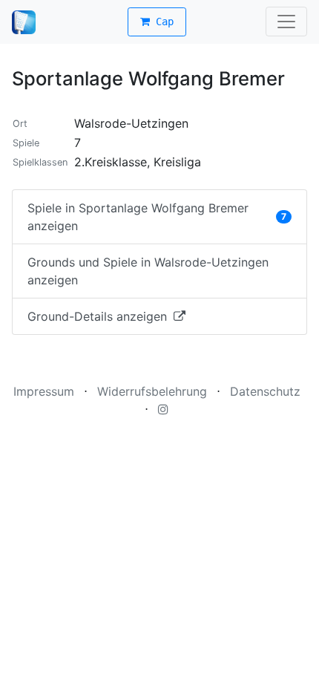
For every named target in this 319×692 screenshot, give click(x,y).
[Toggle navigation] (286, 21)
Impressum (43, 391)
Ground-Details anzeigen (99, 316)
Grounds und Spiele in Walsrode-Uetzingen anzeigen (148, 271)
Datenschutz (265, 391)
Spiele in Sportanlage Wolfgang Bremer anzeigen (156, 216)
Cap (162, 21)
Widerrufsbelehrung (152, 391)
